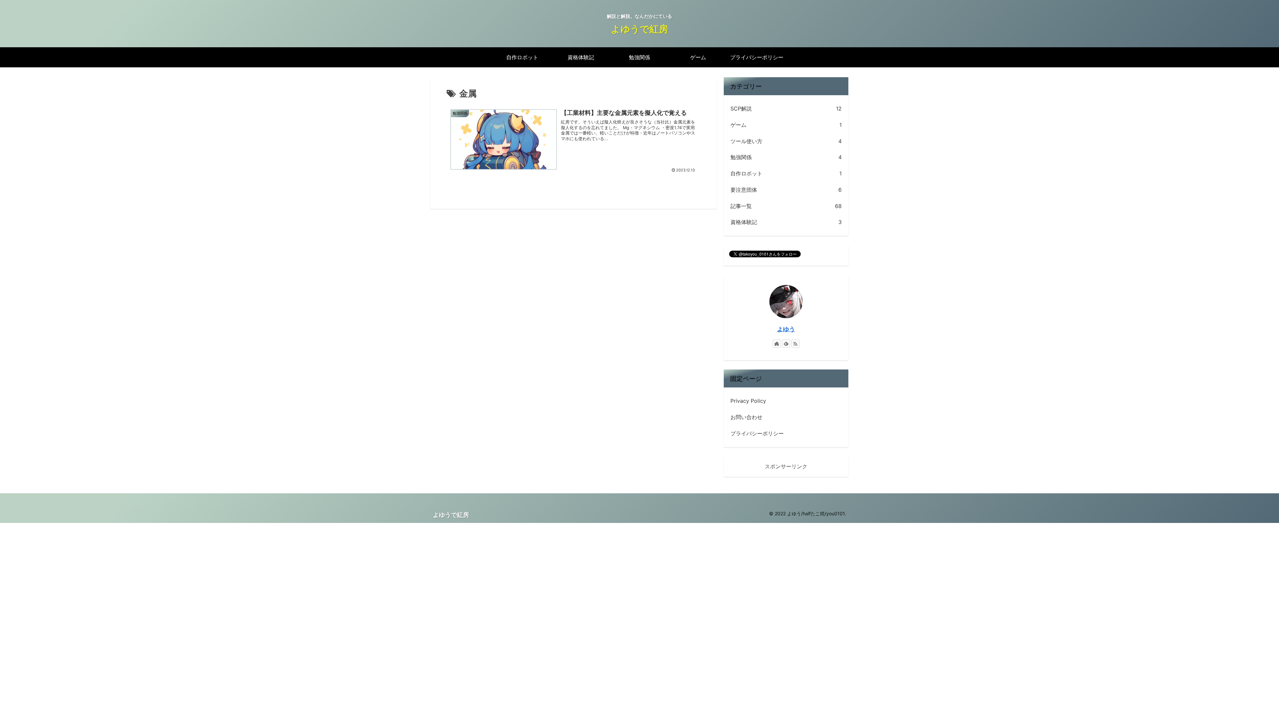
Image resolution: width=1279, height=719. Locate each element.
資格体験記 (786, 222)
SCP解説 (786, 108)
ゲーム (786, 124)
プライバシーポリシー (757, 433)
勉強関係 (786, 157)
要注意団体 (786, 189)
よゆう (786, 329)
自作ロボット (786, 173)
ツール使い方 (786, 141)
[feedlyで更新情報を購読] (786, 344)
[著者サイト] (777, 344)
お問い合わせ (746, 417)
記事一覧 (786, 206)
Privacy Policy (748, 400)
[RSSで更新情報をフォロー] (795, 344)
